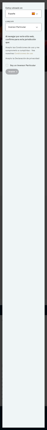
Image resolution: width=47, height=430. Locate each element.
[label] (23, 14)
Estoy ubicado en (14, 8)
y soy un (10, 21)
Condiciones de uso (24, 53)
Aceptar (12, 72)
